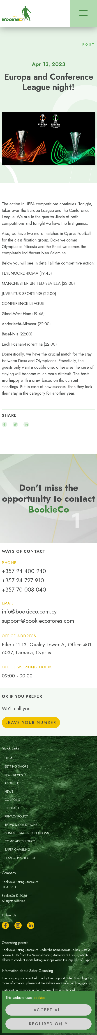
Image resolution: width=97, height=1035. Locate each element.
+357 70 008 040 (24, 589)
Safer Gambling (17, 849)
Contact (12, 808)
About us (12, 783)
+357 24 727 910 (23, 580)
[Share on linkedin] (26, 424)
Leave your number (30, 723)
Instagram (18, 925)
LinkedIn (30, 925)
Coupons (12, 799)
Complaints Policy (20, 841)
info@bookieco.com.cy (29, 611)
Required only (48, 1024)
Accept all (48, 1010)
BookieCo (16, 13)
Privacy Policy (16, 816)
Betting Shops (16, 766)
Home (9, 758)
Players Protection (21, 857)
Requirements (16, 774)
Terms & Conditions (21, 824)
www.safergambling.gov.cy (73, 983)
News (9, 791)
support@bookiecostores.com (38, 621)
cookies (39, 997)
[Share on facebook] (4, 424)
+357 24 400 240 (24, 571)
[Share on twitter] (15, 424)
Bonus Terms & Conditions (27, 833)
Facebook (5, 925)
